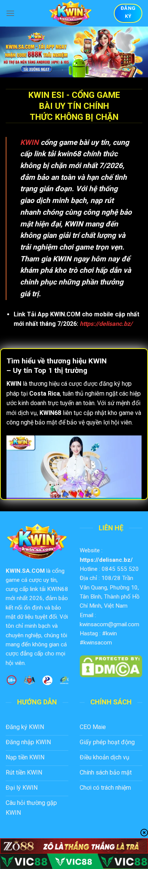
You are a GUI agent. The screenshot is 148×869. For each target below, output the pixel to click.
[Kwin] (70, 13)
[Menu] (10, 13)
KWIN (29, 142)
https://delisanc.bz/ (106, 559)
